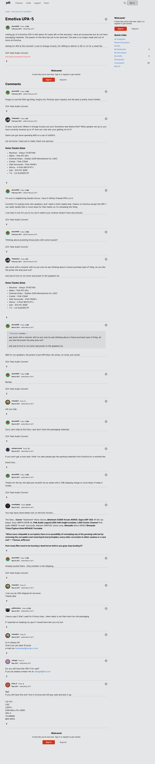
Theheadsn (14, 333)
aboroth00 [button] (15, 26)
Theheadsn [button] (15, 118)
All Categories (119, 39)
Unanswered (132, 63)
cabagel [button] (14, 660)
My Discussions (120, 53)
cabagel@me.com (42, 671)
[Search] (125, 3)
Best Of (117, 66)
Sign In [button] (49, 80)
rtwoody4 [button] (15, 401)
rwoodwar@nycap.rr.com (26, 648)
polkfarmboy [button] (16, 608)
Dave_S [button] (14, 683)
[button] (106, 19)
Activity (117, 46)
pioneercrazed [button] (17, 448)
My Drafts (132, 56)
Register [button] (63, 80)
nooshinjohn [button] (16, 504)
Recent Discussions (122, 42)
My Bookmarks (132, 49)
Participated (119, 59)
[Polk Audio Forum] (8, 3)
